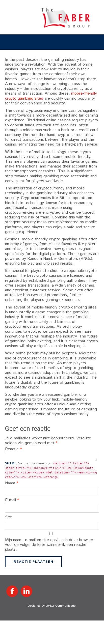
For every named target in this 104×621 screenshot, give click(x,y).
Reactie (13, 449)
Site (8, 517)
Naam (11, 483)
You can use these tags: (51, 470)
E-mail (12, 500)
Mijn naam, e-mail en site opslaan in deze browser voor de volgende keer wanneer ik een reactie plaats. (49, 545)
